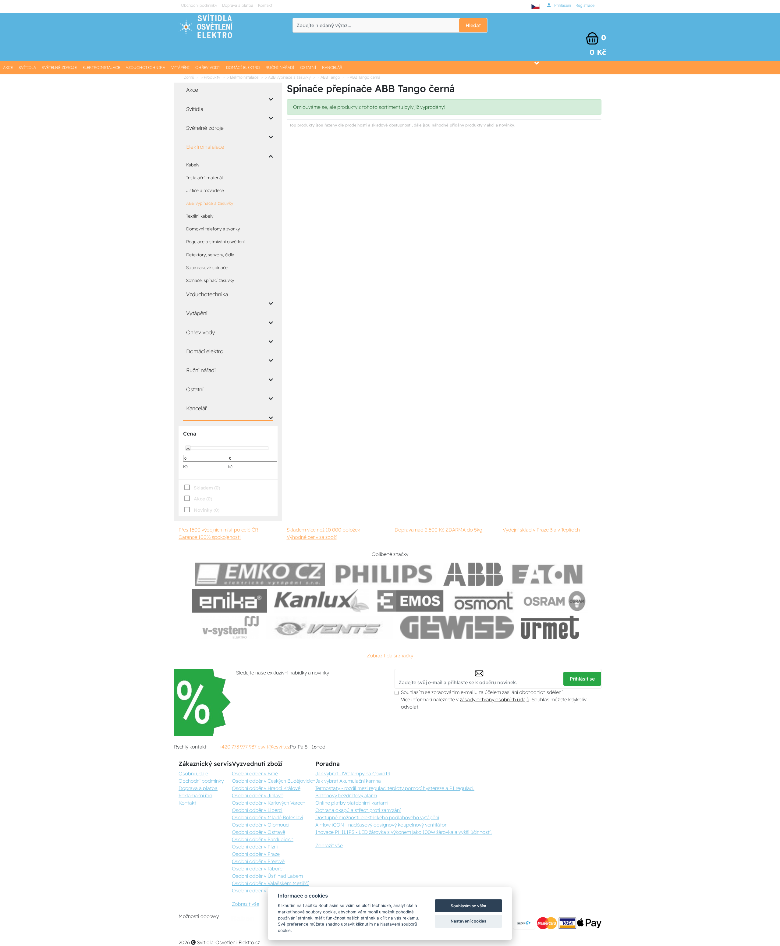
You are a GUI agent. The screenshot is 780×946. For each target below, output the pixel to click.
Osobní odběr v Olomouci (260, 825)
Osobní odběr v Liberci (257, 810)
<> (188, 448)
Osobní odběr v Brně (255, 773)
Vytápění (180, 67)
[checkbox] (201, 510)
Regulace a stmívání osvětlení (215, 241)
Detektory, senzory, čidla (210, 255)
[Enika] (229, 601)
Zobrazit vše (245, 904)
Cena (189, 433)
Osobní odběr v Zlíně (255, 890)
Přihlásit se (582, 679)
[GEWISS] (457, 627)
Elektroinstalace (101, 67)
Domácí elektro (243, 67)
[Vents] (329, 627)
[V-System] (230, 627)
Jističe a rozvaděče (205, 190)
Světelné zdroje (59, 67)
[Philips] (384, 574)
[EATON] (547, 574)
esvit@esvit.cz (274, 747)
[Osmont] (484, 601)
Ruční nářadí (280, 67)
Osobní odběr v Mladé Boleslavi (267, 817)
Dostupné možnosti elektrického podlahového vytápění (377, 817)
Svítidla (27, 67)
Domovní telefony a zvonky (213, 229)
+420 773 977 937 (238, 747)
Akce (8, 67)
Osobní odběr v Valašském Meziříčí (270, 883)
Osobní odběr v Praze (256, 854)
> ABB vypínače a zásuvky (288, 77)
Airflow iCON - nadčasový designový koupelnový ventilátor (380, 825)
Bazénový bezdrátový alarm (346, 795)
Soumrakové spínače (207, 267)
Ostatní (308, 67)
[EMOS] (410, 601)
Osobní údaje (193, 773)
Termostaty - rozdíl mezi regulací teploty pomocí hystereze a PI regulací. (394, 788)
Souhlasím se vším (468, 905)
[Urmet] (550, 627)
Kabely (192, 165)
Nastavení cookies (468, 921)
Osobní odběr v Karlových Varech (268, 803)
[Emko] (260, 574)
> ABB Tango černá (363, 77)
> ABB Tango (328, 77)
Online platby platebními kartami (351, 803)
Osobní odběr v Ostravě (258, 832)
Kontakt (265, 5)
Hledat (473, 25)
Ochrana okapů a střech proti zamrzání (358, 810)
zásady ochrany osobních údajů (494, 699)
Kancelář (332, 67)
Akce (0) (203, 499)
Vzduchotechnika (145, 67)
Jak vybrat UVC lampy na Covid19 (352, 773)
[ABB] (473, 574)
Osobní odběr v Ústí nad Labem (267, 876)
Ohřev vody (207, 67)
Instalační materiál (204, 177)
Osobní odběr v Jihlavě (257, 795)
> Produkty (210, 77)
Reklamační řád (195, 795)
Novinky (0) (206, 510)
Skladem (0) (207, 488)
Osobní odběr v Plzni (255, 847)
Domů (188, 77)
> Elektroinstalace (242, 77)
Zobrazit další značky (390, 656)
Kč (185, 466)
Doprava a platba (237, 5)
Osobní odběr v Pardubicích (262, 839)
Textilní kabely (199, 216)
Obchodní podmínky (199, 5)
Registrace (585, 5)
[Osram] (555, 601)
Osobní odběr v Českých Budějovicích (273, 781)
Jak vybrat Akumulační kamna (348, 781)
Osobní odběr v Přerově (258, 861)
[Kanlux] (321, 601)
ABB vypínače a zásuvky (209, 203)
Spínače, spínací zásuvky (210, 280)
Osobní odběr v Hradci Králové (266, 788)
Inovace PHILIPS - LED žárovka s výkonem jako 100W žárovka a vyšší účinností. (403, 832)
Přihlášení (562, 5)
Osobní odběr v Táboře (257, 869)
